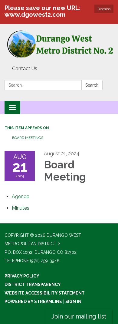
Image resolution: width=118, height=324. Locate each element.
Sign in (73, 301)
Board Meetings (27, 138)
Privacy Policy (22, 276)
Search (92, 85)
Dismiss (103, 9)
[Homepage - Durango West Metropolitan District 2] (59, 43)
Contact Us (24, 68)
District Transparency (33, 284)
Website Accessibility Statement (45, 293)
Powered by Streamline (33, 301)
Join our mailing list (78, 316)
